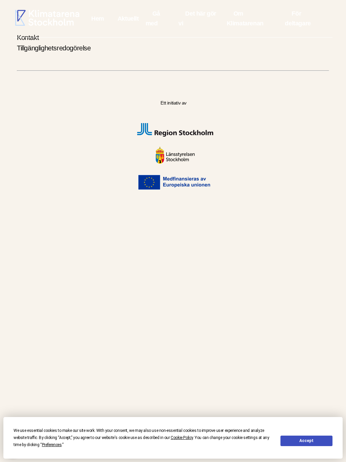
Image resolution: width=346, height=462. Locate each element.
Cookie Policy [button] (182, 437)
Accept (306, 440)
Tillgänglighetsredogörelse (54, 48)
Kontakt (28, 37)
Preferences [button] (52, 444)
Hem (97, 18)
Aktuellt (128, 18)
